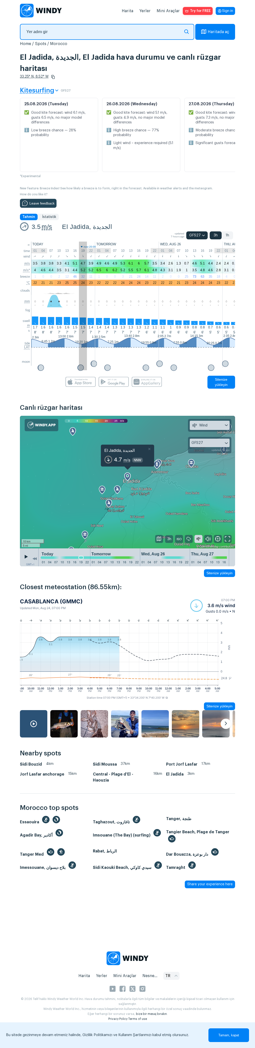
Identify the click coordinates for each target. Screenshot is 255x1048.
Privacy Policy (118, 1018)
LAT (27, 347)
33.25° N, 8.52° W (34, 76)
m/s (47, 226)
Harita (127, 11)
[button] (53, 76)
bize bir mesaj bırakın (151, 1013)
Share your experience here (210, 884)
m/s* (26, 270)
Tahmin (28, 217)
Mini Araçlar (168, 11)
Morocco (58, 44)
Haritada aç (218, 32)
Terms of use (137, 1018)
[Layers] (159, 539)
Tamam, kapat (228, 1035)
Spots (40, 44)
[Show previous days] (34, 558)
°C (28, 283)
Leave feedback (42, 203)
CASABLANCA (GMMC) (51, 601)
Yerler (145, 11)
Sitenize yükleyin (221, 382)
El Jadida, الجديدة (87, 226)
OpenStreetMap (209, 546)
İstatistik (49, 217)
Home (25, 44)
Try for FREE (200, 11)
